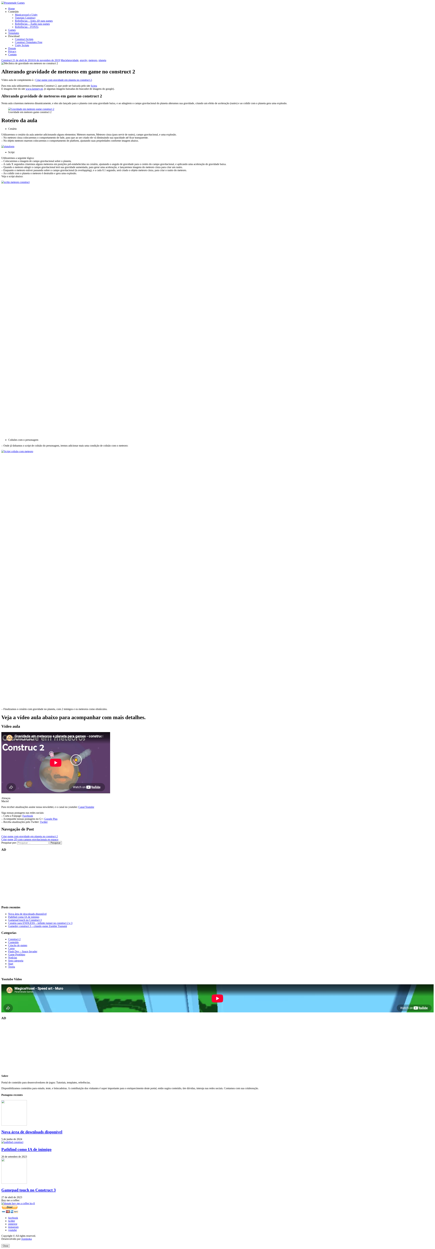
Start (10, 963)
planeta (102, 60)
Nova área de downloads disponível (27, 913)
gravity (83, 60)
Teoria (11, 966)
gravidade (73, 60)
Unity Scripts (22, 45)
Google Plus (50, 818)
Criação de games (17, 945)
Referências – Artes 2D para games (34, 20)
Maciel (64, 60)
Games (12, 30)
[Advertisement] (103, 878)
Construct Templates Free (28, 42)
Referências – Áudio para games (32, 23)
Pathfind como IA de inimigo (23, 917)
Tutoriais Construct (25, 17)
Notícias (12, 957)
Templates (13, 33)
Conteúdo (13, 942)
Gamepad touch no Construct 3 (25, 920)
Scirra (94, 85)
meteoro (93, 60)
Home (11, 8)
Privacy (12, 51)
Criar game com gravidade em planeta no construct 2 (63, 80)
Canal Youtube (86, 807)
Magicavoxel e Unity (26, 14)
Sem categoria (15, 960)
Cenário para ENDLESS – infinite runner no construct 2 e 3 (40, 923)
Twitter (44, 821)
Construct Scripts (24, 39)
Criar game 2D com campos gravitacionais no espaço (29, 839)
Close (5, 1246)
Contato (12, 54)
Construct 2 (7, 60)
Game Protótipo (16, 954)
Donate (12, 48)
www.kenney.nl (34, 88)
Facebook (27, 815)
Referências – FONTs (26, 26)
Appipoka (26, 1238)
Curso (11, 948)
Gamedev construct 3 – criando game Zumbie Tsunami (37, 926)
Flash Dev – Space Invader (22, 951)
